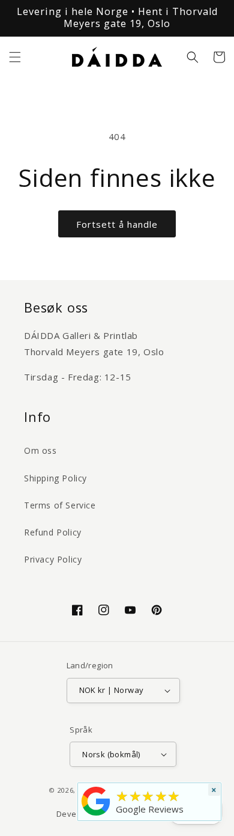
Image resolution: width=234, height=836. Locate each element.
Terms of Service (60, 505)
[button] (15, 57)
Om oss (40, 450)
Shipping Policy (55, 478)
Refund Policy (53, 532)
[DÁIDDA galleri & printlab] (96, 816)
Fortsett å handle (117, 224)
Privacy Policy (53, 559)
